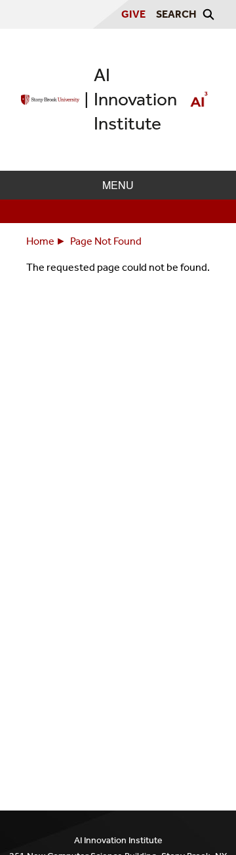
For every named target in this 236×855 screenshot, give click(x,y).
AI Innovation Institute (135, 99)
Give (133, 14)
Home (40, 241)
